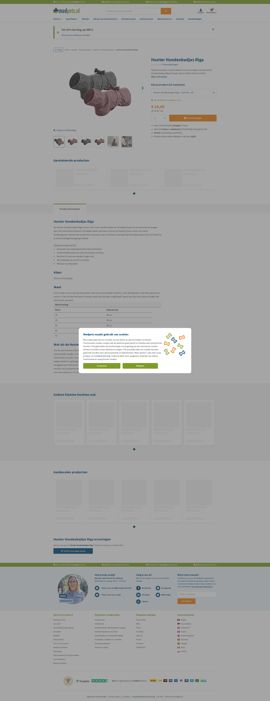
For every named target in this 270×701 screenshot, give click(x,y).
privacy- (87, 355)
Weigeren (140, 366)
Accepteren (102, 366)
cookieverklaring (102, 355)
